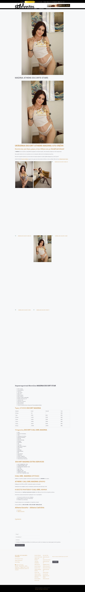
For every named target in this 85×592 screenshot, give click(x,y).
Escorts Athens (38, 555)
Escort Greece (38, 566)
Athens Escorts (46, 578)
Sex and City (45, 555)
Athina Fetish (45, 572)
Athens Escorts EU (46, 567)
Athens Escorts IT (46, 566)
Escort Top (37, 572)
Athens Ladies (38, 574)
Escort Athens (37, 578)
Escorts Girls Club (38, 557)
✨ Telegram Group (30, 1)
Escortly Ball (45, 574)
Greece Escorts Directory (38, 576)
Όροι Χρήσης (41, 589)
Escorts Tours (37, 567)
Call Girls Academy (37, 562)
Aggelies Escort (46, 564)
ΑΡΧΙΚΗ (35, 8)
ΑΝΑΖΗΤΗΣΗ (41, 8)
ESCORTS (19, 510)
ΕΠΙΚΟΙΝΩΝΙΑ (48, 8)
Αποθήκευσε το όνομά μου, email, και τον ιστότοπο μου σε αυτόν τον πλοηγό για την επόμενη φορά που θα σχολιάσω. (38, 542)
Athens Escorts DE (46, 560)
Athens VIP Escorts (37, 559)
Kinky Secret (37, 564)
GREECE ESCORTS (20, 511)
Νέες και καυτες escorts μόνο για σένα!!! (60, 556)
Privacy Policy (45, 589)
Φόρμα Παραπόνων (18, 560)
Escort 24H (37, 580)
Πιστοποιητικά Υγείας (19, 558)
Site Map (36, 589)
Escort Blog (17, 562)
